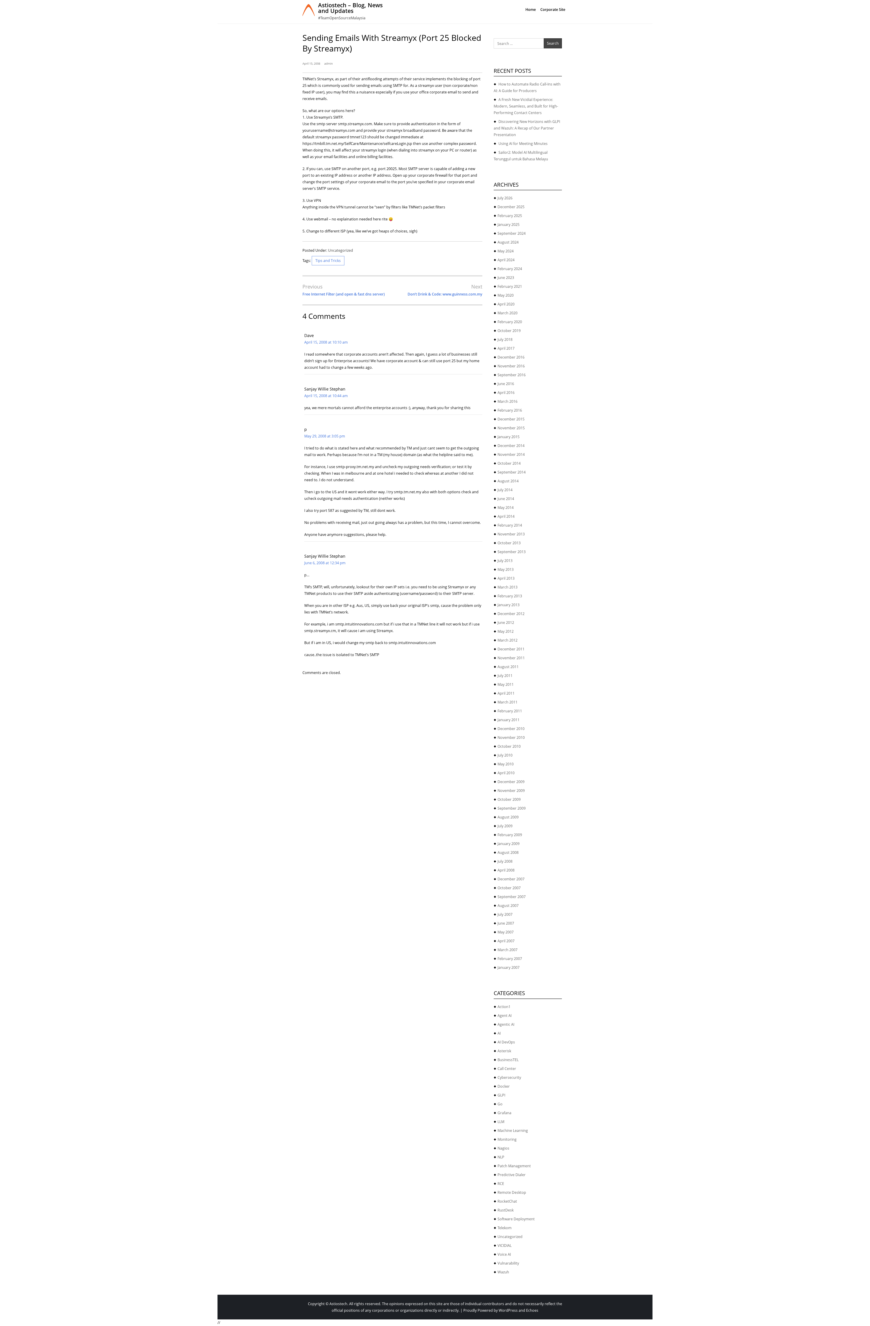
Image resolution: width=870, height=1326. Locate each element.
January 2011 (509, 719)
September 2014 (512, 472)
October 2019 (509, 330)
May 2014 (506, 507)
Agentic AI (506, 1024)
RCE (501, 1183)
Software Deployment (516, 1218)
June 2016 (506, 383)
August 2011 (508, 666)
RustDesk (506, 1210)
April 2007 (506, 940)
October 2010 (509, 746)
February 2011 (510, 710)
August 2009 (508, 817)
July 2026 (505, 197)
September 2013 (512, 551)
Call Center (507, 1068)
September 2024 (512, 233)
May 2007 (506, 932)
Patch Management (514, 1165)
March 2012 (507, 640)
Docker (504, 1086)
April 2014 (506, 516)
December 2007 (511, 879)
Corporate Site (552, 9)
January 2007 (509, 967)
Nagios (503, 1148)
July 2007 (505, 914)
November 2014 (511, 454)
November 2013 (511, 534)
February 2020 (510, 321)
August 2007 (508, 905)
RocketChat (507, 1201)
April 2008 (506, 870)
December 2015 (511, 419)
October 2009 (509, 799)
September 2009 (512, 808)
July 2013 (505, 560)
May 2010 (506, 764)
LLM (501, 1121)
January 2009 (509, 843)
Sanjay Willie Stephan (324, 389)
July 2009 (505, 825)
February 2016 (510, 410)
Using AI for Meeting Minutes (523, 143)
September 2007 (512, 896)
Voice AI (504, 1254)
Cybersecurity (509, 1077)
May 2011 (506, 684)
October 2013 (509, 542)
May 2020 (506, 295)
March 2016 (507, 401)
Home (530, 9)
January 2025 (509, 224)
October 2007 (509, 887)
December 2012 (511, 613)
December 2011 (511, 649)
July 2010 (505, 755)
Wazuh (503, 1272)
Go (500, 1103)
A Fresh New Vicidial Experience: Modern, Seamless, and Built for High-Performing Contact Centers (526, 106)
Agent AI (505, 1015)
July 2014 (505, 489)
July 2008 (505, 861)
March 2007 (507, 949)
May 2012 (506, 631)
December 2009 (511, 781)
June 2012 (506, 622)
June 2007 (506, 923)
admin (328, 63)
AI (499, 1033)
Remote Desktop (512, 1192)
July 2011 (505, 675)
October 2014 (509, 463)
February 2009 (510, 834)
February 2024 (510, 268)
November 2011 (511, 657)
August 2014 (508, 481)
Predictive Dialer (512, 1174)
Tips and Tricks (328, 260)
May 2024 (506, 251)
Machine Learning (513, 1130)
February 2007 (510, 958)
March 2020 (507, 312)
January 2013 (509, 604)
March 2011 (507, 702)
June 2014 (506, 498)
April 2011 (506, 693)
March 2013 (507, 587)
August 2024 (508, 242)
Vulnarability (508, 1263)
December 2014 (511, 445)
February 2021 (510, 286)
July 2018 (505, 339)
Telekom (505, 1227)
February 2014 (510, 525)
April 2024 (506, 259)
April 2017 (506, 348)
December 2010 (511, 728)
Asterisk (504, 1050)
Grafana (504, 1112)
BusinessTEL (508, 1059)
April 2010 (506, 772)
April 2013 (506, 578)
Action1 (504, 1006)
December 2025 (511, 206)
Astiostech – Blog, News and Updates (350, 8)
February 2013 (510, 595)
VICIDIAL (505, 1245)
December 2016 (511, 357)
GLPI (501, 1095)
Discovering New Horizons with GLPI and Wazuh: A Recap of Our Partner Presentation (527, 128)
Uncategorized (340, 250)
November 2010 (511, 737)
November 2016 (511, 366)
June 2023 (506, 277)
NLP (501, 1157)
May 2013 (506, 569)
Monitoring (507, 1139)
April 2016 (506, 392)
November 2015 (511, 427)
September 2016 (512, 374)
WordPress (508, 1310)
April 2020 (506, 304)
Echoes (532, 1310)
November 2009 (511, 790)
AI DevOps (506, 1042)
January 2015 (509, 436)
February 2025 (510, 215)
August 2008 (508, 852)
